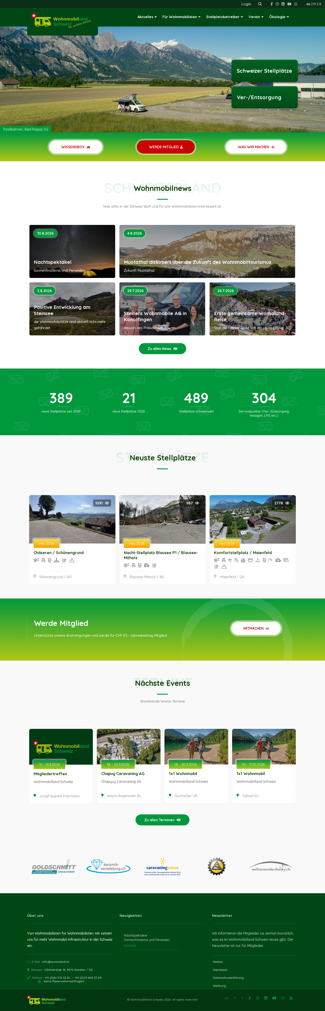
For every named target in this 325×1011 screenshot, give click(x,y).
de (308, 4)
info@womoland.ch (55, 961)
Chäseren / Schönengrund (59, 552)
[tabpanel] (162, 66)
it (320, 4)
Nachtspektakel (52, 262)
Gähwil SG (250, 796)
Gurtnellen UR (186, 796)
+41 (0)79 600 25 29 (88, 977)
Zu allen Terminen (159, 820)
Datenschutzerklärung (228, 977)
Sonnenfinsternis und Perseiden (147, 940)
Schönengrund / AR (55, 577)
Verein (254, 17)
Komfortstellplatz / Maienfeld (243, 552)
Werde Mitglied (164, 147)
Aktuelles (145, 17)
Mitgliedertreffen (50, 773)
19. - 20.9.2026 (185, 764)
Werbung (219, 985)
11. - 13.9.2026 (49, 764)
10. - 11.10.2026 (253, 764)
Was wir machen (254, 147)
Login (246, 4)
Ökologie (277, 17)
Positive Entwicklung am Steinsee (62, 310)
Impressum (220, 969)
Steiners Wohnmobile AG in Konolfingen (155, 316)
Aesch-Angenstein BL (124, 796)
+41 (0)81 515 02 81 (57, 977)
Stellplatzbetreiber (222, 17)
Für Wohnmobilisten (179, 17)
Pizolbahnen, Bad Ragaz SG (25, 129)
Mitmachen (253, 628)
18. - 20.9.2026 (118, 764)
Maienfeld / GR (232, 577)
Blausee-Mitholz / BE (147, 577)
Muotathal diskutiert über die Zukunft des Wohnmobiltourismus (197, 262)
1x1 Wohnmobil (183, 773)
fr (314, 4)
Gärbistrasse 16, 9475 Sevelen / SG (68, 969)
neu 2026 (46, 543)
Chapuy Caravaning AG (123, 773)
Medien (218, 961)
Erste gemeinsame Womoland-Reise (250, 316)
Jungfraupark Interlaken (59, 796)
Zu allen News (159, 348)
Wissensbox (73, 147)
